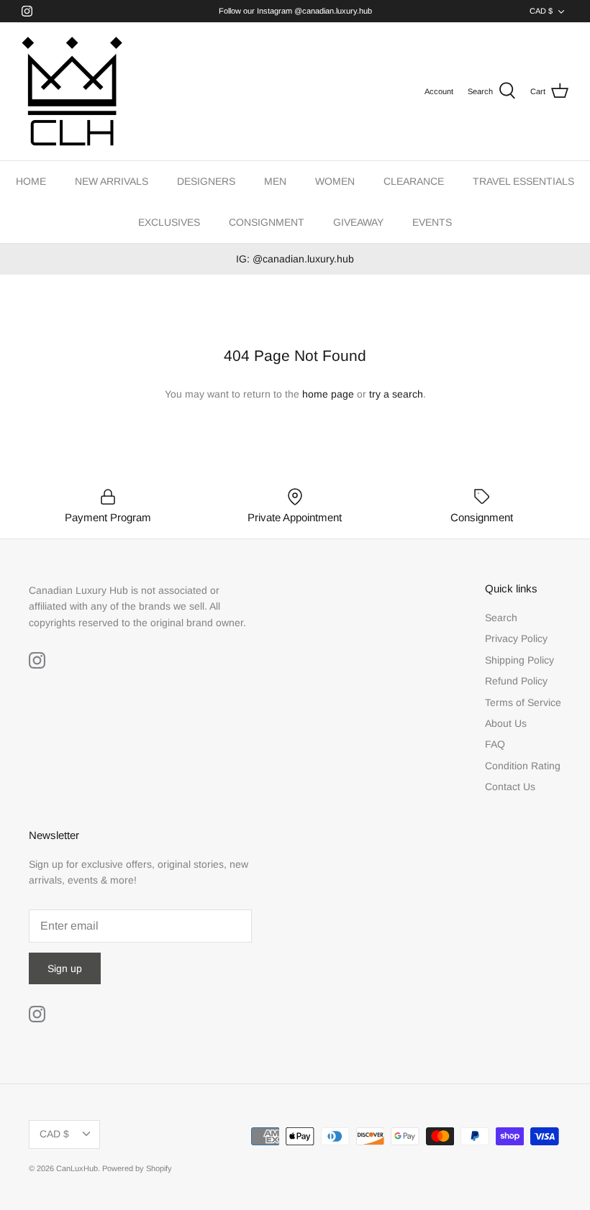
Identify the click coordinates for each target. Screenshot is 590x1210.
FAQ (495, 744)
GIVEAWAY (358, 222)
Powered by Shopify (137, 1168)
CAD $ (541, 10)
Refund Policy (516, 681)
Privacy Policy (516, 638)
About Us (506, 723)
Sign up (64, 968)
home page (328, 394)
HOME (31, 181)
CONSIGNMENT (266, 222)
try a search (396, 394)
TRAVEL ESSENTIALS (523, 181)
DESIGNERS (206, 181)
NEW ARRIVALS (111, 181)
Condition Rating (522, 765)
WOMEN (335, 181)
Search (501, 617)
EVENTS (432, 222)
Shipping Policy (519, 660)
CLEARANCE (414, 181)
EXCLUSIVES (169, 222)
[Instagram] (27, 11)
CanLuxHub (77, 1168)
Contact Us (510, 786)
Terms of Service (523, 702)
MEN (275, 181)
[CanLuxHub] (72, 91)
